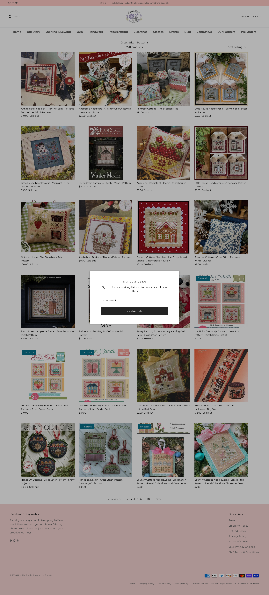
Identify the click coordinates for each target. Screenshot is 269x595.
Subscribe (134, 311)
